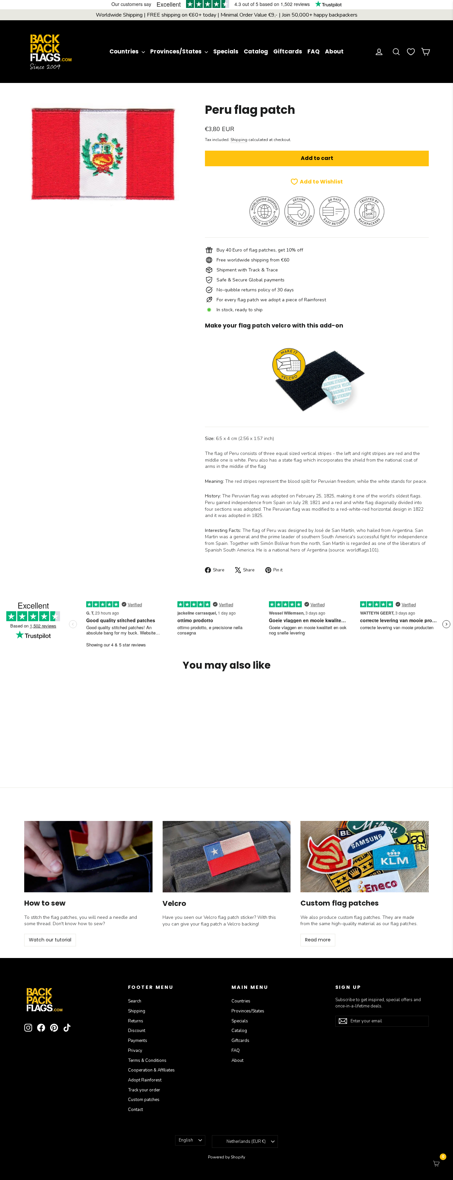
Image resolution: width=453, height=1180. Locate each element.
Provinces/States (176, 51)
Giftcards (287, 51)
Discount (136, 1031)
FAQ (313, 51)
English (186, 1140)
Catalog (256, 51)
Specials (225, 51)
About (334, 51)
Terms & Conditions (147, 1061)
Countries (124, 51)
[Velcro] (226, 857)
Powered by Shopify (226, 1157)
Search (134, 1001)
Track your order (144, 1090)
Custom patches (144, 1100)
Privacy (135, 1051)
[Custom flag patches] (364, 856)
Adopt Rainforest (145, 1080)
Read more (318, 939)
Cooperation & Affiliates (151, 1070)
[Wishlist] (411, 52)
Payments (137, 1041)
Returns (135, 1021)
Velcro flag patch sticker (229, 917)
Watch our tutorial (50, 939)
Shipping (238, 139)
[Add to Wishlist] (89, 696)
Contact (135, 1110)
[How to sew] (88, 856)
